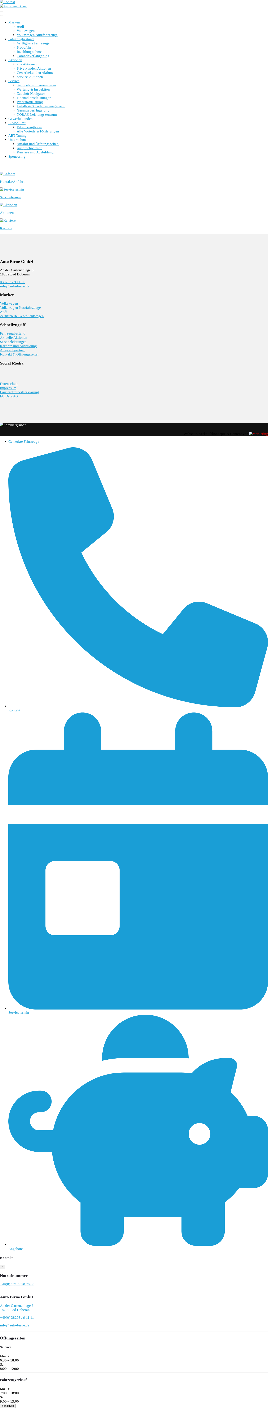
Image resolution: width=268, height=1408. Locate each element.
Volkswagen (26, 31)
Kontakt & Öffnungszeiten (19, 354)
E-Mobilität (17, 123)
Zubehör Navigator (31, 94)
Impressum (8, 388)
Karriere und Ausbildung (35, 152)
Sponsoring (16, 156)
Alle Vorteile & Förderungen (38, 131)
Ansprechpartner (29, 148)
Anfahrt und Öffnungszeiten (38, 144)
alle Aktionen (27, 64)
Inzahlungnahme (29, 52)
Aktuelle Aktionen (13, 338)
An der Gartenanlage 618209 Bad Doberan (17, 1308)
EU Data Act (9, 396)
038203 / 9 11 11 (12, 282)
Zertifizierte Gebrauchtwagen (22, 316)
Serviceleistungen (13, 342)
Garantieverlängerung (33, 56)
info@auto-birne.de (14, 286)
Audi (20, 27)
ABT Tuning (17, 136)
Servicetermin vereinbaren (36, 85)
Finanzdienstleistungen (34, 98)
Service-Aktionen (30, 77)
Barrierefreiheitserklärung (19, 392)
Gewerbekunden (20, 119)
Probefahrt (24, 47)
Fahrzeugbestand (21, 39)
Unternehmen (18, 140)
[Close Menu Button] (1, 15)
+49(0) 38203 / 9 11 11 (17, 1318)
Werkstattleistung (30, 102)
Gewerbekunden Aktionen (36, 73)
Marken (14, 22)
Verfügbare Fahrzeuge (33, 43)
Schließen (8, 1405)
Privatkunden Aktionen (34, 68)
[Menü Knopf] (1, 11)
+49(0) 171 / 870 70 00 (17, 1284)
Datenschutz (9, 384)
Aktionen (15, 60)
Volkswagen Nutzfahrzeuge (37, 35)
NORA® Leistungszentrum (37, 115)
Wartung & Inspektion (33, 89)
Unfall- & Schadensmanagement (41, 106)
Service (13, 81)
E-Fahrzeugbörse (29, 127)
